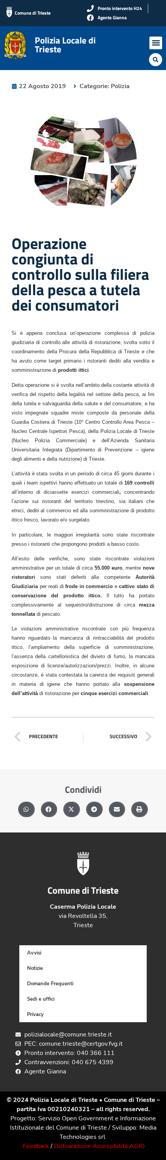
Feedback (36, 1146)
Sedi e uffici (40, 999)
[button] (155, 43)
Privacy (35, 1014)
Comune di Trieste (33, 13)
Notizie (35, 968)
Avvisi (34, 952)
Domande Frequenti (50, 983)
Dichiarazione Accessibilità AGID (99, 1146)
